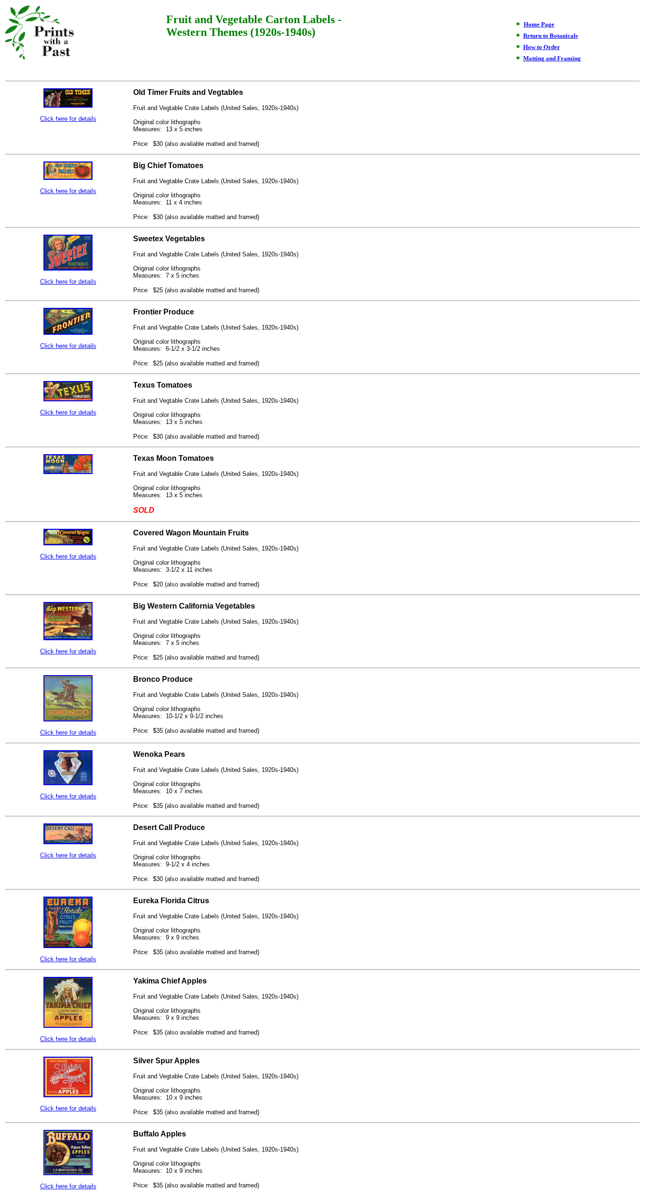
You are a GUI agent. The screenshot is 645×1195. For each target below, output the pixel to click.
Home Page (539, 24)
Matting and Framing (552, 58)
